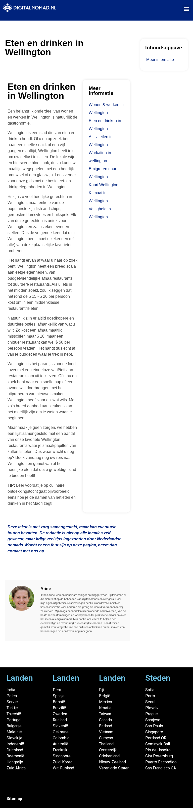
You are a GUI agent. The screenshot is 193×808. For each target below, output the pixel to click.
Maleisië (14, 732)
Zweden (60, 714)
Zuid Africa (16, 768)
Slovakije (14, 738)
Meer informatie (160, 59)
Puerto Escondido (161, 762)
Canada (105, 720)
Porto (150, 695)
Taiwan (105, 714)
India (11, 689)
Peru (57, 689)
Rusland (60, 720)
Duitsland (15, 750)
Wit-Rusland (63, 768)
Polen (12, 695)
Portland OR (155, 738)
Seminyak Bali (157, 744)
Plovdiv (152, 707)
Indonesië (15, 744)
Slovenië (60, 726)
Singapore (62, 756)
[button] (186, 9)
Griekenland (109, 756)
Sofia (149, 689)
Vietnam (106, 732)
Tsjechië (14, 714)
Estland (105, 726)
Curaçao (106, 738)
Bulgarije (14, 726)
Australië (60, 744)
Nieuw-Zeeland (112, 762)
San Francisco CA (160, 768)
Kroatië (105, 707)
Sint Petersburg (159, 756)
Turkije (12, 707)
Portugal (14, 720)
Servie (12, 701)
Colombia (61, 738)
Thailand (106, 744)
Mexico (105, 701)
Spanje (59, 695)
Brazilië (59, 707)
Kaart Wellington (103, 185)
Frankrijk (60, 750)
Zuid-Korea (62, 762)
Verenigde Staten (114, 768)
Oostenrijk (108, 750)
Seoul (150, 701)
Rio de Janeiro (158, 750)
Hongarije (15, 762)
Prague (151, 714)
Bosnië (59, 701)
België (104, 695)
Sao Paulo (154, 726)
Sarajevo (152, 720)
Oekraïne (61, 732)
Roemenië (15, 756)
